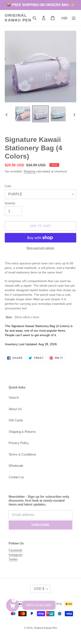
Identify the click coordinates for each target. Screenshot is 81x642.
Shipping (29, 171)
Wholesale (16, 465)
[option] (23, 113)
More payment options (40, 248)
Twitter (13, 559)
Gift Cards (16, 420)
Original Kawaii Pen (18, 17)
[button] (12, 605)
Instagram (15, 554)
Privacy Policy (19, 443)
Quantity (10, 203)
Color (8, 186)
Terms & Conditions (22, 454)
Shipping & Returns (22, 431)
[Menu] (73, 17)
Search (14, 397)
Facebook (15, 550)
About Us (15, 409)
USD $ (39, 589)
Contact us (16, 477)
